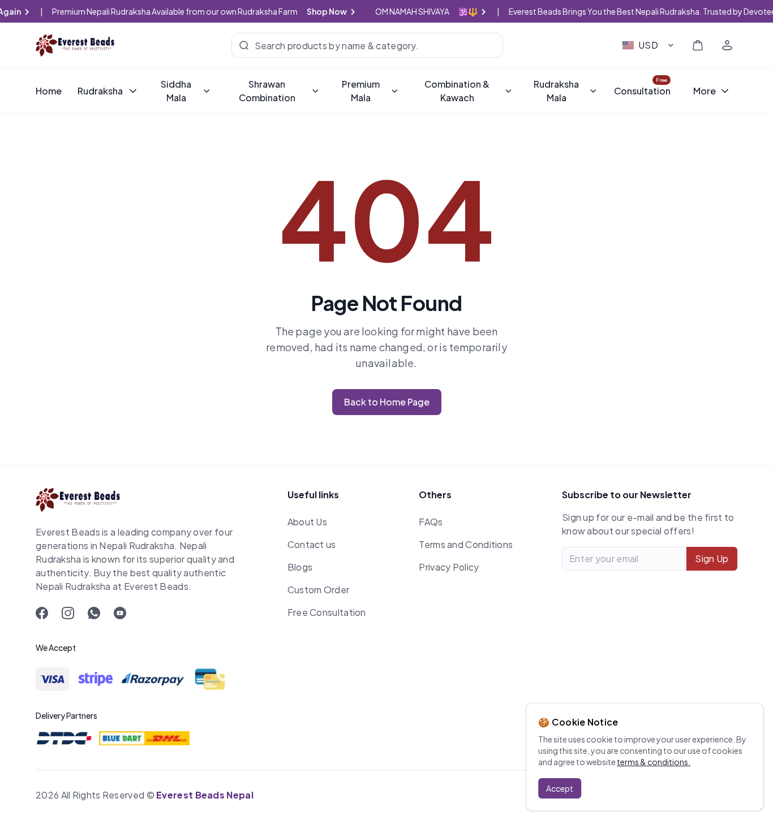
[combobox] (648, 45)
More (704, 91)
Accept (559, 788)
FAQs (431, 522)
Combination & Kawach (456, 90)
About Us (307, 522)
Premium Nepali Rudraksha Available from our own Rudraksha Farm (199, 11)
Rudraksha (100, 91)
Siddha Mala (176, 90)
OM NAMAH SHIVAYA (437, 11)
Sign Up (711, 558)
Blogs (300, 567)
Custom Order (318, 589)
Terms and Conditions (466, 544)
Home (49, 91)
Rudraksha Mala (556, 90)
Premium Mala (361, 90)
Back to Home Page (387, 402)
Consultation (642, 91)
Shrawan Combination (267, 90)
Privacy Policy (449, 567)
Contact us (311, 544)
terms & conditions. (653, 762)
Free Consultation (326, 612)
